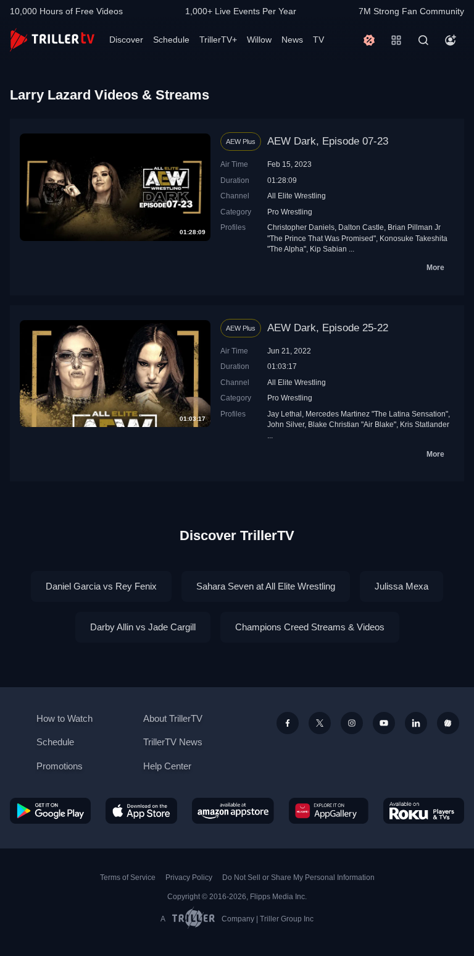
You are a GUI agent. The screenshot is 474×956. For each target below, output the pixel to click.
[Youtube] (384, 723)
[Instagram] (352, 723)
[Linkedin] (416, 723)
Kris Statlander (424, 424)
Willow (259, 39)
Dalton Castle (361, 227)
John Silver (285, 424)
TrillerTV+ (218, 39)
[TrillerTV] (52, 40)
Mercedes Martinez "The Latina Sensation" (377, 414)
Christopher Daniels (301, 227)
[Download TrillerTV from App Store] (142, 811)
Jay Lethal (284, 414)
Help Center (167, 766)
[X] (320, 723)
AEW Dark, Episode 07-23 (327, 141)
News (292, 39)
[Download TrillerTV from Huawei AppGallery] (328, 811)
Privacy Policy (188, 877)
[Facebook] (287, 723)
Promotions (59, 766)
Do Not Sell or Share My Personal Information (298, 877)
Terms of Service (128, 877)
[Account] (450, 40)
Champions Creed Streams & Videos (310, 627)
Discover (126, 39)
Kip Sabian (328, 249)
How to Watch (64, 718)
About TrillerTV (172, 718)
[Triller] (448, 723)
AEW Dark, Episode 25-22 (327, 328)
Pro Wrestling (289, 212)
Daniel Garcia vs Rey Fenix (101, 586)
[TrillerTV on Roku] (423, 811)
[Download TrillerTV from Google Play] (50, 811)
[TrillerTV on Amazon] (233, 811)
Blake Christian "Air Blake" (352, 424)
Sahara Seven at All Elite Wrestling (265, 586)
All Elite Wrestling (296, 196)
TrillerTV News (172, 742)
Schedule (171, 39)
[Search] (423, 40)
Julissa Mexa (401, 586)
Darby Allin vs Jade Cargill (143, 627)
